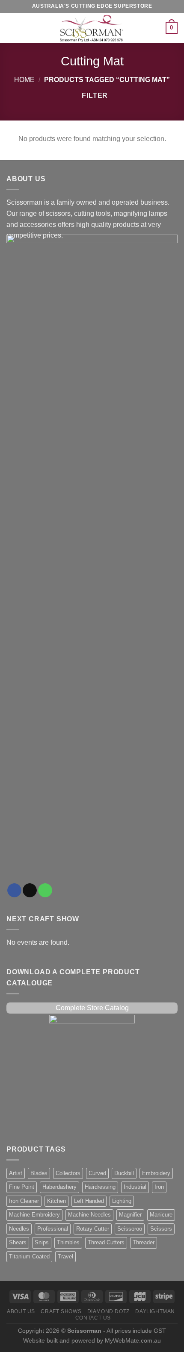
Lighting (121, 1201)
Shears (18, 1242)
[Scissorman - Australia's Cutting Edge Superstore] (92, 28)
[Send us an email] (30, 890)
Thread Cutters (106, 1242)
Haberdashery (59, 1187)
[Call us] (45, 890)
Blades (38, 1173)
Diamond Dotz (108, 1311)
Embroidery (156, 1173)
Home (24, 79)
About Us (21, 1311)
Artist (15, 1173)
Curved (97, 1173)
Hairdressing (100, 1187)
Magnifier (130, 1214)
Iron (159, 1187)
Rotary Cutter (92, 1229)
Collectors (68, 1173)
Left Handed (89, 1201)
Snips (42, 1242)
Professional (52, 1229)
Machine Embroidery (34, 1214)
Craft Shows (61, 1311)
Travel (65, 1256)
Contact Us (93, 1318)
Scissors (161, 1229)
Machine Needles (89, 1214)
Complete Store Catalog (92, 1007)
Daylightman (155, 1311)
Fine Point (21, 1187)
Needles (19, 1229)
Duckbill (124, 1173)
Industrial (135, 1187)
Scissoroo (129, 1229)
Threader (143, 1242)
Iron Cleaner (24, 1201)
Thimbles (68, 1242)
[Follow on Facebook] (14, 890)
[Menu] (11, 27)
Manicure (161, 1214)
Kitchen (56, 1201)
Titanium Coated (29, 1256)
